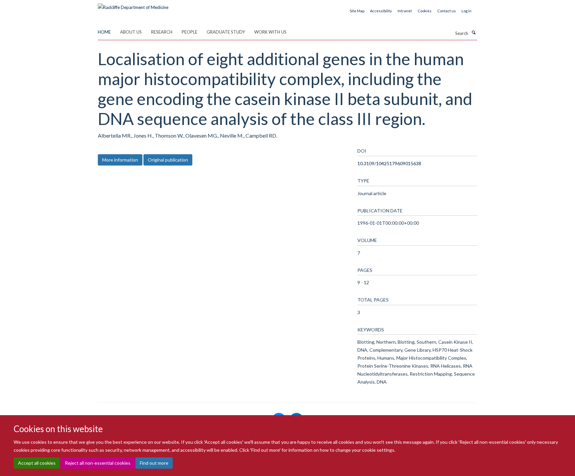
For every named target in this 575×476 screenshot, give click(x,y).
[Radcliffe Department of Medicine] (133, 5)
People (189, 32)
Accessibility (381, 11)
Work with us (270, 32)
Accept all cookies (37, 463)
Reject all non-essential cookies (97, 463)
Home (104, 32)
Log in (467, 11)
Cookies (425, 11)
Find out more (154, 463)
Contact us (446, 11)
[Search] (473, 32)
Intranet (405, 11)
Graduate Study (226, 32)
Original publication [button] (168, 160)
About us (131, 32)
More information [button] (120, 160)
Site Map (357, 11)
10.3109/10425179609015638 (389, 163)
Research (161, 32)
